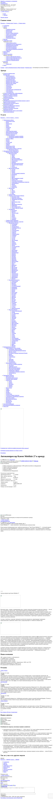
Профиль (14, 162)
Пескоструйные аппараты (12, 33)
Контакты (5, 61)
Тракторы (11, 359)
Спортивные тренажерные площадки (20, 182)
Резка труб (8, 50)
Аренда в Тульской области (12, 60)
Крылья (13, 192)
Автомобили (12, 209)
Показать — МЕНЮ (5, 759)
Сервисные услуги (7, 40)
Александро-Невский (17, 311)
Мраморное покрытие (17, 204)
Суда (10, 358)
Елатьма (13, 314)
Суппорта (14, 218)
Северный (14, 225)
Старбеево (14, 235)
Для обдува (8, 88)
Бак (12, 189)
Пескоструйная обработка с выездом (14, 221)
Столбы (8, 128)
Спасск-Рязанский (16, 339)
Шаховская (14, 268)
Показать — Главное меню (7, 23)
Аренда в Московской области (13, 56)
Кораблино (14, 322)
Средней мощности (10, 77)
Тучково (13, 249)
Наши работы (6, 51)
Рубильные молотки (11, 38)
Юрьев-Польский (16, 308)
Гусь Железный (15, 313)
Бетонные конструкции (11, 133)
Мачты (13, 177)
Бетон (7, 122)
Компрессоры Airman (11, 83)
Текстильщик (15, 240)
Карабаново (14, 288)
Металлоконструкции (14, 168)
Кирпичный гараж (10, 147)
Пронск (13, 327)
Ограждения (14, 161)
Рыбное (13, 329)
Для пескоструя (9, 92)
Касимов (14, 320)
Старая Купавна (15, 234)
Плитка (8, 141)
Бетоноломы (9, 31)
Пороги (13, 216)
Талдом (13, 239)
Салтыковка (14, 224)
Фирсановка (14, 250)
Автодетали (9, 380)
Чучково (14, 343)
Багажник (11, 384)
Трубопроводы (15, 183)
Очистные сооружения (17, 180)
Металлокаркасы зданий (17, 178)
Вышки (13, 170)
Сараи (13, 334)
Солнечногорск (15, 230)
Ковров (13, 291)
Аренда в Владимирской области (14, 57)
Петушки (14, 299)
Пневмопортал (4, 3)
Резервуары (14, 187)
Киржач (13, 289)
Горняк (13, 312)
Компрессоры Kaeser (11, 80)
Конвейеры (14, 174)
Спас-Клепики (15, 338)
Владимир (14, 282)
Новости (5, 52)
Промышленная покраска (12, 45)
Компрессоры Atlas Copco (12, 82)
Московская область (13, 149)
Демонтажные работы (11, 43)
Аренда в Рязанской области (12, 59)
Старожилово (15, 340)
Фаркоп (10, 385)
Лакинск (14, 296)
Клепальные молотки (11, 35)
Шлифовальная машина (8, 107)
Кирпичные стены (10, 121)
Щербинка (14, 271)
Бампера (14, 211)
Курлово (14, 294)
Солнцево (14, 231)
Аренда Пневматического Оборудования (14, 67)
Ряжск (13, 330)
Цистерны (11, 360)
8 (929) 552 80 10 (25, 461)
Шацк (13, 344)
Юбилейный (15, 277)
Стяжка (8, 130)
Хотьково (14, 257)
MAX (4, 13)
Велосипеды (9, 401)
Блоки (7, 125)
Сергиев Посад (15, 226)
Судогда (13, 306)
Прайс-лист (9, 64)
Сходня (13, 237)
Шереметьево (15, 270)
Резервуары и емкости (14, 370)
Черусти (13, 262)
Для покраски (9, 90)
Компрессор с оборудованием (10, 94)
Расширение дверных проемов (16, 136)
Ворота (13, 154)
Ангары (13, 169)
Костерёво (14, 293)
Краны (10, 354)
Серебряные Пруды (16, 227)
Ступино (14, 236)
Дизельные (8, 85)
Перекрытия (9, 123)
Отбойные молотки (10, 29)
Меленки (14, 297)
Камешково (14, 287)
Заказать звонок (4, 17)
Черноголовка (15, 261)
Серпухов (14, 229)
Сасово (13, 335)
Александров (15, 281)
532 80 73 (5, 11)
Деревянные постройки (17, 199)
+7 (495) (5, 520)
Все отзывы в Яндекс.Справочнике (9, 712)
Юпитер (13, 278)
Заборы (8, 144)
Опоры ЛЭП (15, 179)
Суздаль (13, 307)
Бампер (10, 382)
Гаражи (13, 172)
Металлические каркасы (14, 368)
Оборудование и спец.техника (13, 348)
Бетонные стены (15, 196)
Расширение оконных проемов (16, 137)
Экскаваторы (12, 361)
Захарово (14, 318)
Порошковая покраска (11, 46)
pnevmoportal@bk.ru (5, 521)
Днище (13, 215)
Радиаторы (8, 402)
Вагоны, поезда (12, 351)
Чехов (13, 263)
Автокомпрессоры (10, 79)
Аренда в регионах (7, 54)
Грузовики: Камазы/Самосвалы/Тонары (18, 353)
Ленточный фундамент (11, 131)
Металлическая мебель (17, 159)
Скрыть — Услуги (14, 117)
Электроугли (15, 276)
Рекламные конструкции (17, 163)
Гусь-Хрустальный (16, 286)
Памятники (14, 205)
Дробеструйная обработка (12, 220)
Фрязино (14, 253)
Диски (13, 190)
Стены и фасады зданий (17, 208)
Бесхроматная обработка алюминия (14, 49)
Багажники (14, 210)
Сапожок (14, 333)
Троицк (13, 245)
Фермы (13, 184)
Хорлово (14, 256)
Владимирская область (14, 280)
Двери (13, 156)
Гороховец (14, 284)
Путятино (14, 328)
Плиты (7, 126)
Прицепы (11, 355)
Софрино (14, 232)
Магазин (5, 39)
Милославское (15, 323)
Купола (13, 175)
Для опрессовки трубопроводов (13, 89)
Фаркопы (14, 219)
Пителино (14, 325)
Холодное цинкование (11, 47)
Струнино (14, 304)
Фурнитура (14, 167)
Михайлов (14, 324)
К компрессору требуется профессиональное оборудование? (15, 448)
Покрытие (8, 127)
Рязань (13, 332)
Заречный (14, 317)
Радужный (14, 302)
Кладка (7, 139)
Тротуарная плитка (16, 206)
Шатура (13, 266)
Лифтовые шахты (13, 366)
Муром (13, 298)
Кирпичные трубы (10, 146)
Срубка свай (9, 142)
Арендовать (12, 459)
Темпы (13, 241)
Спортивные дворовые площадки (17, 371)
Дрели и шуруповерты (11, 34)
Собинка (14, 303)
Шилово (14, 345)
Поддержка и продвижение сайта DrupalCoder (11, 797)
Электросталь (15, 275)
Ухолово (13, 342)
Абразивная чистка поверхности (13, 44)
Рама (13, 193)
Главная (2, 67)
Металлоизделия (13, 153)
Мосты (13, 203)
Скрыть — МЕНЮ (14, 759)
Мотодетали (12, 188)
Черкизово (14, 260)
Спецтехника (12, 194)
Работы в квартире (10, 134)
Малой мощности (10, 76)
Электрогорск (15, 273)
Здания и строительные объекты (16, 195)
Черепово (14, 258)
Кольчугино (14, 292)
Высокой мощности (10, 78)
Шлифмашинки (9, 36)
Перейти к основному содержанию (9, 1)
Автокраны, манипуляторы (15, 349)
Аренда (5, 26)
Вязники (14, 283)
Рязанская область (13, 309)
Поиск (2, 6)
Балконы (8, 143)
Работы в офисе (9, 138)
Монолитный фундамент (12, 132)
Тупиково (14, 247)
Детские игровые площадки (18, 173)
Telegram (5, 15)
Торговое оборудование (17, 164)
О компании (6, 25)
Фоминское (14, 251)
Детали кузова (15, 213)
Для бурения (9, 87)
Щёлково (14, 272)
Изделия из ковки (16, 158)
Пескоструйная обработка (12, 152)
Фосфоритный (15, 252)
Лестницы (11, 365)
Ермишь (13, 315)
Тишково (14, 242)
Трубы (13, 165)
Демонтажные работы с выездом (13, 148)
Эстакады (14, 185)
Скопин (13, 337)
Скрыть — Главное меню (19, 23)
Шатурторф (14, 267)
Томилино (14, 244)
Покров (13, 301)
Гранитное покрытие (16, 198)
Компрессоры (9, 30)
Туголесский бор (16, 246)
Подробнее (3, 452)
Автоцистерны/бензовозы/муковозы (17, 350)
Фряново (14, 255)
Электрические (9, 84)
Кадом (13, 319)
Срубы (13, 200)
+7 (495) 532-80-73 (5, 775)
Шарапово (14, 265)
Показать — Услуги (5, 117)
